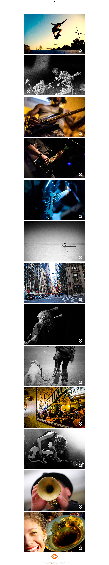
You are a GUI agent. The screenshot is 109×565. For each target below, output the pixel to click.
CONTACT (8, 1)
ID (5, 1)
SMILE (3, 1)
